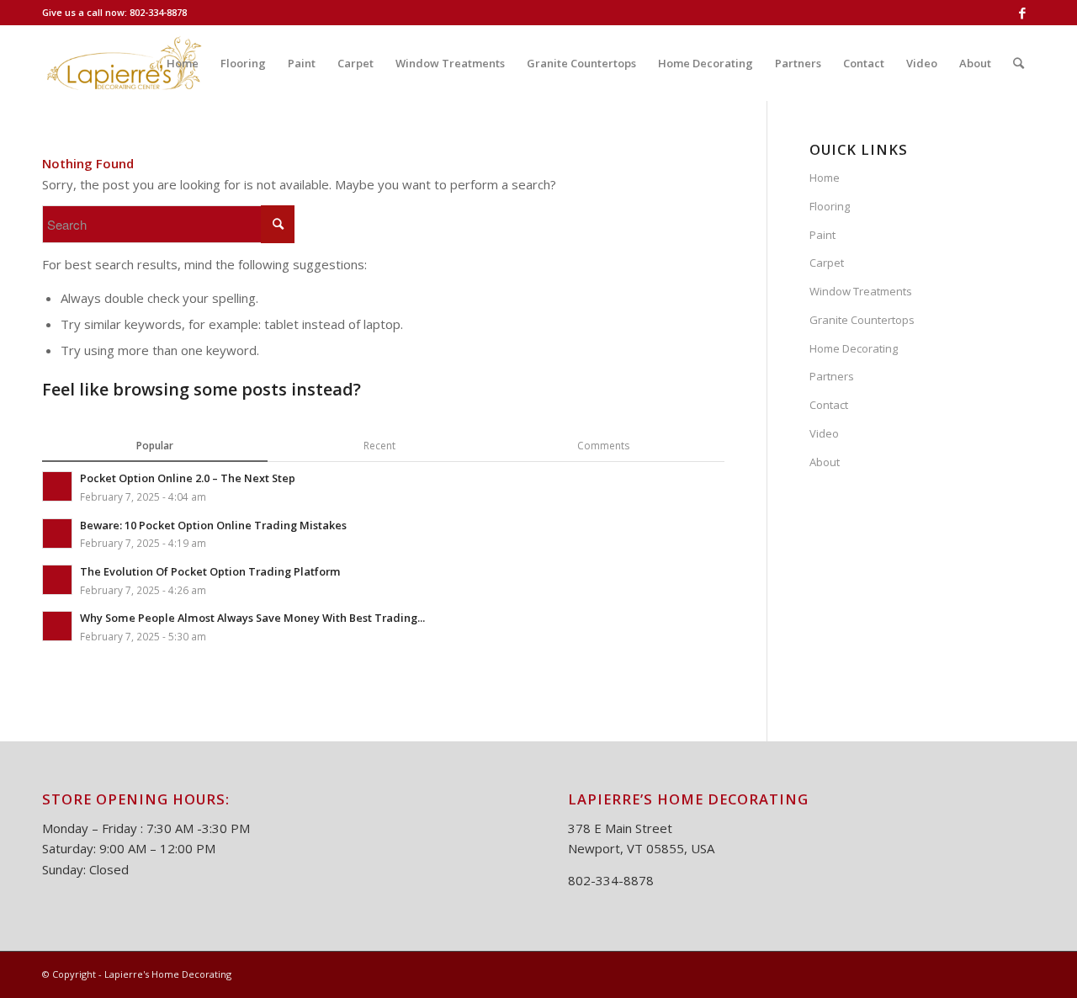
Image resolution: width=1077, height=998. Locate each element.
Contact (828, 404)
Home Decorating (853, 348)
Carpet (826, 262)
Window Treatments (860, 291)
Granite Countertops (862, 319)
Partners (831, 376)
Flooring (829, 206)
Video (824, 433)
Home (824, 177)
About (824, 462)
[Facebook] (1022, 12)
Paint (822, 234)
